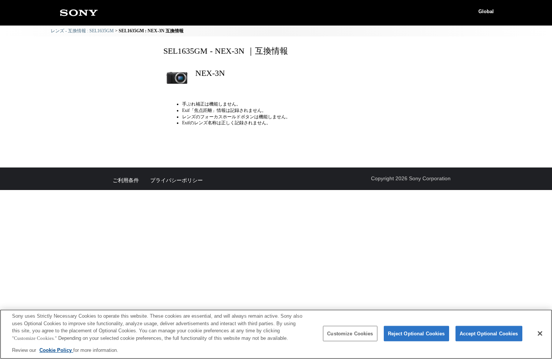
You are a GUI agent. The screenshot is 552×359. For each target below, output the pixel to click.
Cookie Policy (56, 350)
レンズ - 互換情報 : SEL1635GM (82, 30)
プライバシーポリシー (176, 180)
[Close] (540, 333)
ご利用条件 (126, 180)
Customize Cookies (350, 333)
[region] (276, 334)
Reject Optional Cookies (416, 333)
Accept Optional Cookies (489, 333)
